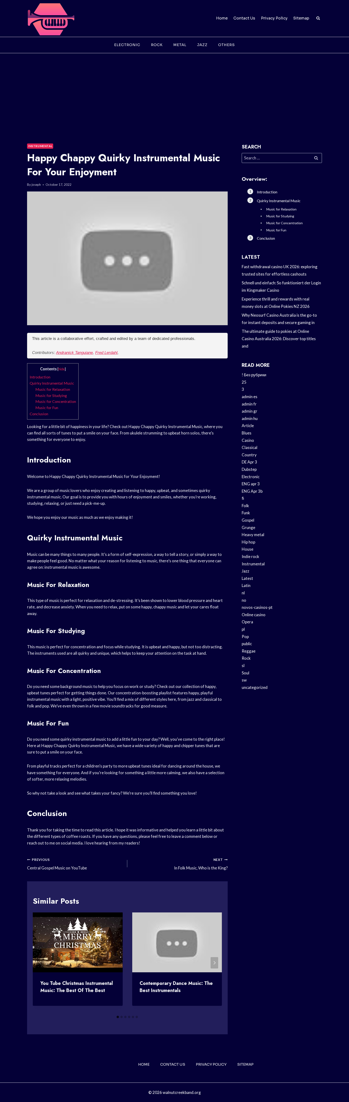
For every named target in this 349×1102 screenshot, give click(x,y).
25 (244, 382)
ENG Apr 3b (252, 491)
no (244, 600)
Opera (247, 621)
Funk (246, 512)
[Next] (214, 962)
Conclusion (39, 413)
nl (243, 592)
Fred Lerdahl (106, 352)
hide (61, 369)
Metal (179, 45)
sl (243, 665)
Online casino (253, 614)
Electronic (127, 45)
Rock (157, 45)
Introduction (40, 377)
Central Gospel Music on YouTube (57, 864)
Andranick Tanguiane (74, 352)
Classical (249, 447)
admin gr (249, 411)
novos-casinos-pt (257, 607)
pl (243, 629)
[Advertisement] (174, 89)
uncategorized (255, 687)
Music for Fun (46, 407)
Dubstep (249, 469)
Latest (247, 578)
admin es (249, 396)
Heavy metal (253, 534)
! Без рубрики (254, 374)
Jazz (202, 45)
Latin (246, 585)
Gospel (248, 520)
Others (226, 45)
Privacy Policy (274, 18)
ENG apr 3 (251, 483)
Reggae (248, 651)
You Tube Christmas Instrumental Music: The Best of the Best (76, 987)
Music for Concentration (55, 401)
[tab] (118, 1017)
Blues (246, 432)
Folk (245, 505)
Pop (245, 636)
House (247, 549)
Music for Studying (51, 395)
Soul (245, 672)
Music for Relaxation (52, 389)
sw (244, 679)
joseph (36, 184)
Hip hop (248, 541)
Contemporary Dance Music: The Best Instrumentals (176, 987)
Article (248, 425)
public (247, 643)
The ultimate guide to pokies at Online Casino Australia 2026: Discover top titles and (279, 338)
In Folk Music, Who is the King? (200, 864)
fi (243, 498)
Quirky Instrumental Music (52, 383)
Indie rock (250, 556)
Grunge (248, 527)
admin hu (250, 418)
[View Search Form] (318, 18)
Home (222, 18)
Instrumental (40, 146)
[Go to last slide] (40, 962)
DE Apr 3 (249, 461)
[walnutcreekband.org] (51, 18)
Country (249, 454)
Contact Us (244, 18)
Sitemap (301, 18)
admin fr (249, 403)
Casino (248, 440)
